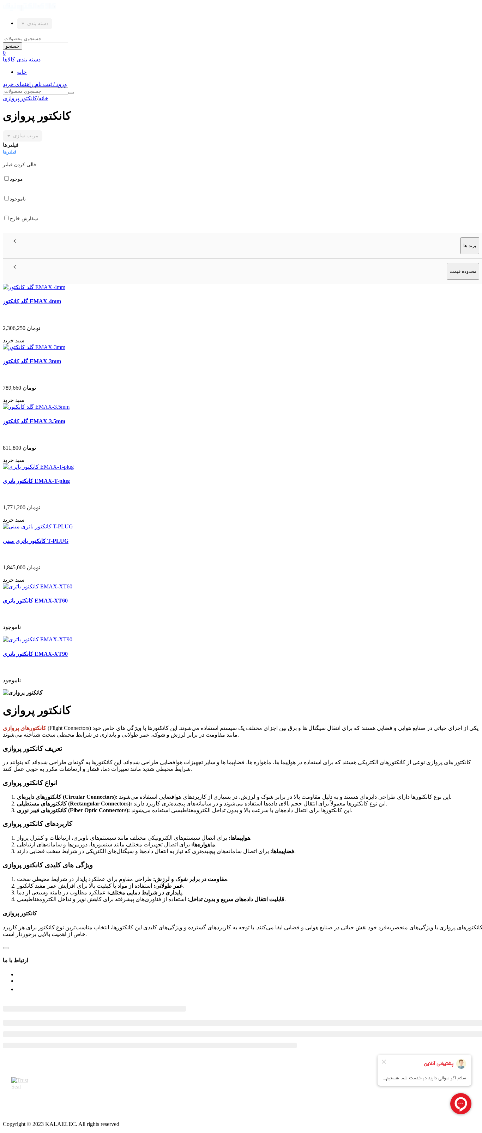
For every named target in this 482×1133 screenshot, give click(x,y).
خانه (22, 72)
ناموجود (18, 199)
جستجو (12, 46)
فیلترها (10, 152)
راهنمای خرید (19, 84)
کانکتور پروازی (20, 98)
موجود (16, 179)
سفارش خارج (24, 218)
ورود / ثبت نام (51, 84)
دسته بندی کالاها (22, 59)
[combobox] (34, 23)
